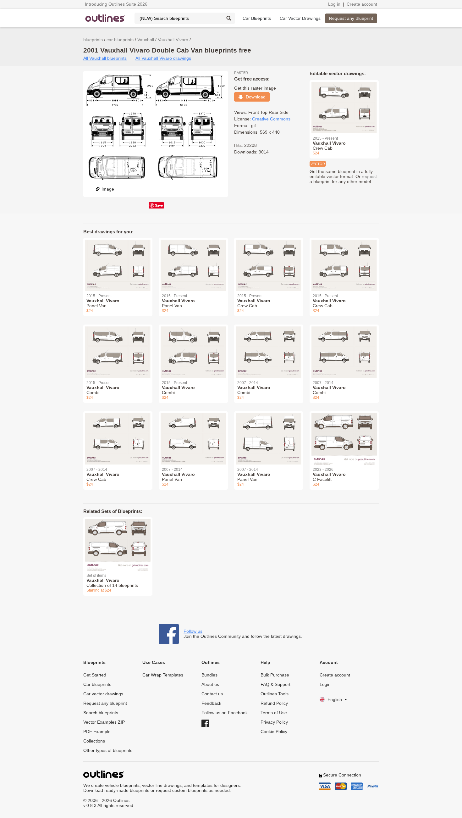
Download (254, 96)
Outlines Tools (275, 693)
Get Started (94, 674)
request (369, 176)
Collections (94, 740)
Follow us (193, 631)
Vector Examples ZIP (104, 722)
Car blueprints (97, 684)
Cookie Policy (274, 731)
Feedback (211, 703)
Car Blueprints (257, 18)
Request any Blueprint (351, 18)
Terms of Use (274, 712)
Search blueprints (100, 712)
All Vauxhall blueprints (105, 58)
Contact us (212, 693)
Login (325, 684)
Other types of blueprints (107, 750)
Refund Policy (274, 703)
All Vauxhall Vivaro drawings (163, 58)
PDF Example (97, 731)
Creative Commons (271, 118)
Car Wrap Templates (162, 674)
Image (108, 189)
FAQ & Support (275, 684)
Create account (362, 4)
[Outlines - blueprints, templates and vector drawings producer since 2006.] (105, 18)
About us (210, 684)
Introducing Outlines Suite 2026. (117, 4)
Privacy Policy (274, 722)
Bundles (209, 674)
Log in (334, 4)
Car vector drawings (103, 693)
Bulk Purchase (275, 674)
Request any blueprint (105, 703)
